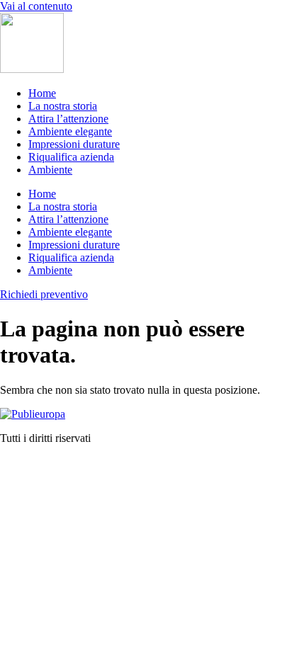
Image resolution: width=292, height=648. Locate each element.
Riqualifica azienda (71, 157)
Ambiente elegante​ (70, 131)
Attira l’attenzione (68, 119)
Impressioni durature (74, 144)
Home (42, 93)
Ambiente (50, 170)
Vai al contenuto (36, 6)
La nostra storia (62, 106)
